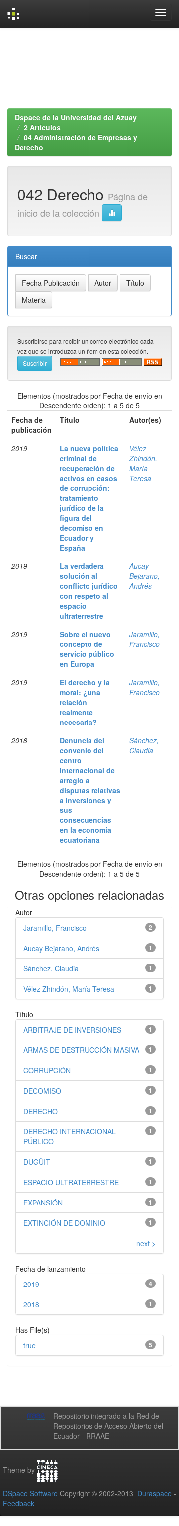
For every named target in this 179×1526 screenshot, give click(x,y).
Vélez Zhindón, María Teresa (143, 463)
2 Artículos (42, 127)
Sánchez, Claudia (144, 745)
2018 (31, 1304)
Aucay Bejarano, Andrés (144, 576)
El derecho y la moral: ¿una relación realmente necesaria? (85, 702)
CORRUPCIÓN (47, 1070)
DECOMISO (42, 1091)
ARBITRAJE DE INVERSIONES (72, 1030)
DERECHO (40, 1111)
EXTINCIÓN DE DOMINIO (64, 1223)
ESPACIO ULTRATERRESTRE (71, 1182)
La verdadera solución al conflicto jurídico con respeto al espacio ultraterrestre (89, 591)
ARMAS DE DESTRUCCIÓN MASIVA (81, 1050)
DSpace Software (30, 1493)
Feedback (18, 1503)
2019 (31, 1284)
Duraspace (154, 1493)
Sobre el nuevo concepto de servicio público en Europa (87, 649)
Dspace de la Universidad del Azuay (76, 117)
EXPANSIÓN (43, 1202)
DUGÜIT (36, 1162)
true (29, 1345)
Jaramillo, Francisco (144, 639)
